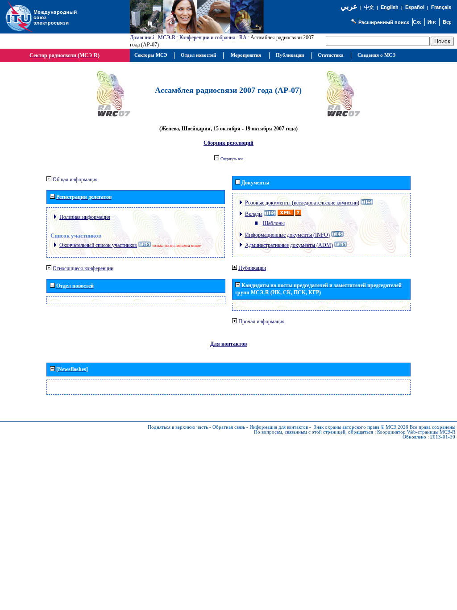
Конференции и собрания (207, 37)
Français (441, 7)
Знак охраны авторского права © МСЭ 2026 (361, 427)
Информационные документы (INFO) (287, 235)
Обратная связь (228, 427)
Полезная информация (84, 217)
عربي (349, 6)
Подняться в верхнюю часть (178, 427)
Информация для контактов (278, 427)
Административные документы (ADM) (289, 245)
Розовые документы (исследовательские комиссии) (302, 203)
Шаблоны (274, 223)
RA (242, 37)
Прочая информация (261, 321)
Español (414, 7)
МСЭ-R (166, 37)
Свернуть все (231, 159)
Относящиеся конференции (83, 268)
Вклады (253, 214)
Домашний (142, 37)
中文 (369, 7)
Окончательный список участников (98, 245)
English (390, 7)
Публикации (252, 268)
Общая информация (75, 179)
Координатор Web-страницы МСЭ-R (416, 432)
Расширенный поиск (383, 22)
